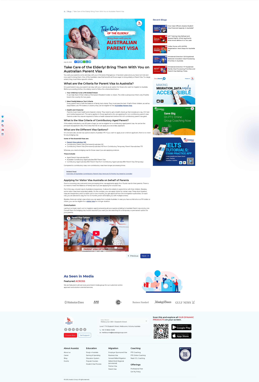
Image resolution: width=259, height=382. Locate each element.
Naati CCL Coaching (138, 358)
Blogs (69, 11)
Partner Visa (112, 366)
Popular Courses (92, 361)
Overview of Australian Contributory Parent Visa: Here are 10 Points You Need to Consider (99, 174)
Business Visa (113, 355)
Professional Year (137, 369)
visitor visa (91, 201)
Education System (92, 358)
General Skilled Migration (117, 358)
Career (66, 355)
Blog (65, 358)
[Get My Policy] (3, 117)
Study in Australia (92, 352)
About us (67, 352)
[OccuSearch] (3, 121)
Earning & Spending (93, 355)
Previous (134, 256)
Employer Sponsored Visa (117, 352)
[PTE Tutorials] (3, 125)
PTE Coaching (136, 352)
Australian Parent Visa (123, 106)
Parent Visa (112, 369)
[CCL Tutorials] (3, 130)
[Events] (3, 134)
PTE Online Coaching (138, 355)
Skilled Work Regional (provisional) (116, 362)
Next (144, 256)
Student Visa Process (93, 364)
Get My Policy (136, 372)
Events (66, 361)
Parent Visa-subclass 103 (76, 142)
